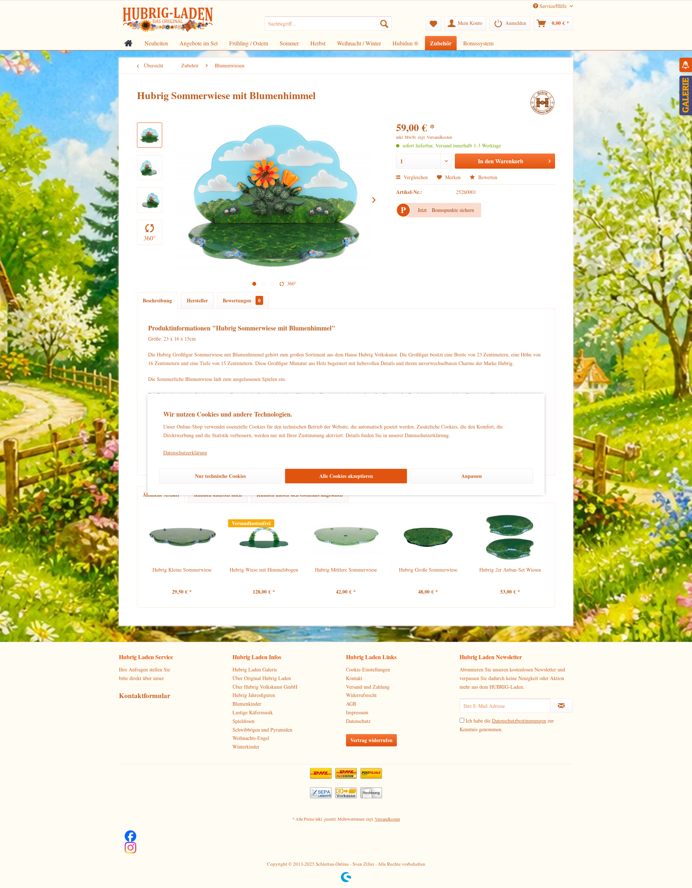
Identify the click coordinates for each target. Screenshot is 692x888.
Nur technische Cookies (220, 476)
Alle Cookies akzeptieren (346, 476)
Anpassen (471, 476)
